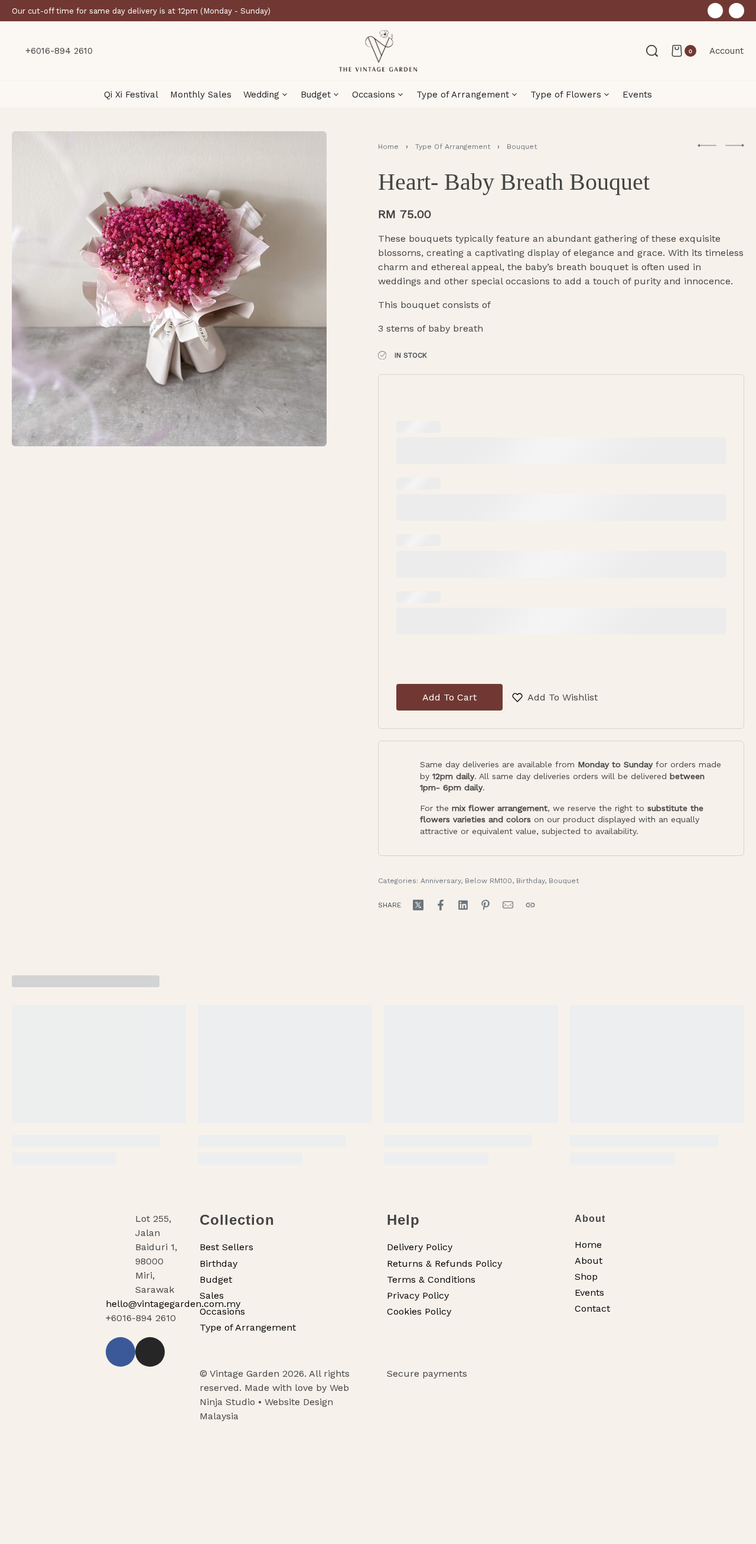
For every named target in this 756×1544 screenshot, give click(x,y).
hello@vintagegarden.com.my (173, 1303)
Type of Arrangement (452, 146)
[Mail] (508, 905)
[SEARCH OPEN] (652, 50)
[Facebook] (715, 10)
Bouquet (522, 146)
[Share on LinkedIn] (463, 905)
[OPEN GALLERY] (169, 288)
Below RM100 (488, 881)
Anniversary (441, 881)
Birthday (530, 881)
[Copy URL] (530, 905)
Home (388, 146)
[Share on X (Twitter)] (418, 905)
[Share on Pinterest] (485, 905)
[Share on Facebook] (440, 905)
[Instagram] (736, 10)
